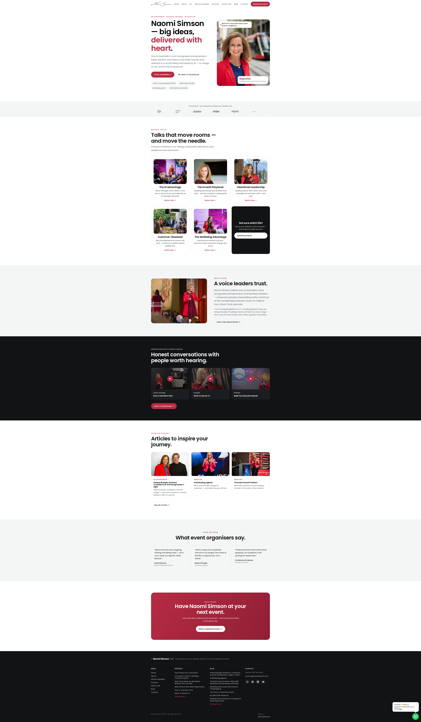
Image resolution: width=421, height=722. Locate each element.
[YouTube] (263, 682)
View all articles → (161, 505)
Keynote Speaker (202, 4)
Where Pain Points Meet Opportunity (189, 687)
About (184, 4)
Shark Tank (226, 4)
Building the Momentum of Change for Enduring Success (225, 700)
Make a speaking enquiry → (210, 629)
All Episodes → (180, 696)
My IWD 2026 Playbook (219, 695)
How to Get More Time (184, 690)
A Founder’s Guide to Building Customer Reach (186, 677)
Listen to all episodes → (164, 406)
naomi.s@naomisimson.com (256, 676)
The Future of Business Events (222, 692)
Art (191, 4)
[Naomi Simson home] (161, 4)
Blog (236, 4)
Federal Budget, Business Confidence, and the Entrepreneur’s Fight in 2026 (225, 674)
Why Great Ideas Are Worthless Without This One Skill (187, 682)
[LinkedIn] (258, 682)
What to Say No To (182, 693)
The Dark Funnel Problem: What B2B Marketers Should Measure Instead (224, 682)
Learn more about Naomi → (228, 322)
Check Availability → (163, 74)
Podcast (215, 4)
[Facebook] (253, 682)
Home (176, 4)
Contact (244, 4)
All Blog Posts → (216, 704)
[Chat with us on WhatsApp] (415, 716)
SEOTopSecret (264, 717)
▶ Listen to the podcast (188, 74)
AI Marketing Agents (218, 678)
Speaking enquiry (260, 4)
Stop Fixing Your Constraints (186, 673)
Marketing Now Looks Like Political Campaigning (224, 688)
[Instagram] (247, 682)
